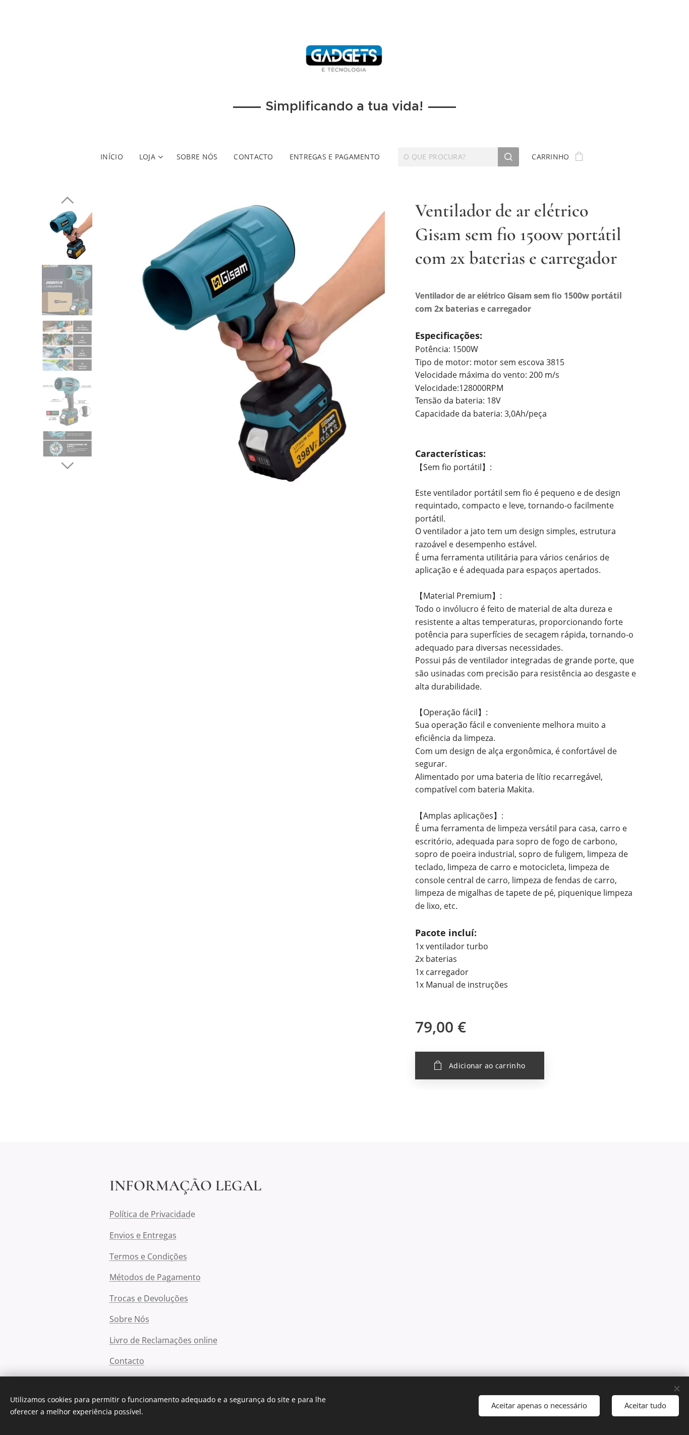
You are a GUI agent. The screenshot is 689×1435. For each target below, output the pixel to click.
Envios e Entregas (143, 1235)
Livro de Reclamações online (163, 1340)
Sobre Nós (129, 1319)
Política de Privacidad (150, 1214)
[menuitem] (115, 156)
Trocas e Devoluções (148, 1298)
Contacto (126, 1360)
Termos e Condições (148, 1256)
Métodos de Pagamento (155, 1277)
